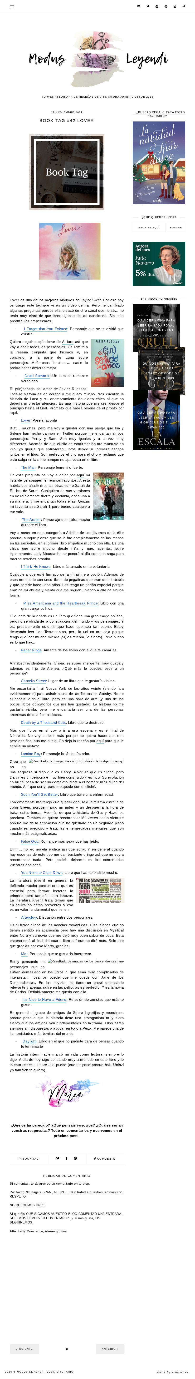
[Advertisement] (159, 482)
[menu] (12, 6)
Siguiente (24, 1349)
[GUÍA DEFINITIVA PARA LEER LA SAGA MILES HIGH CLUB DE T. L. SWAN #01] (156, 449)
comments (104, 1158)
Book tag (31, 1158)
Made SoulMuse (173, 1372)
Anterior (110, 1349)
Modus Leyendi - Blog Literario (45, 1371)
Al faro (67, 342)
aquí (80, 475)
